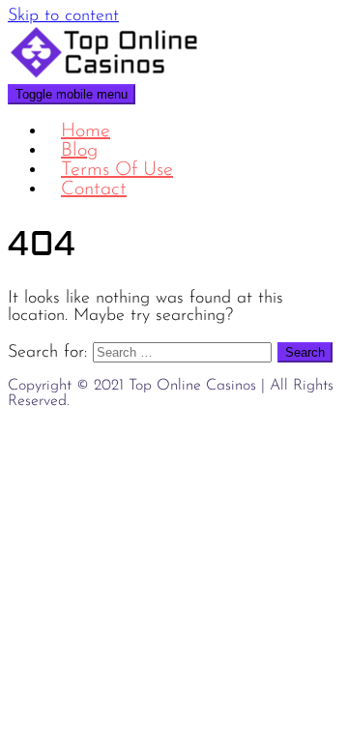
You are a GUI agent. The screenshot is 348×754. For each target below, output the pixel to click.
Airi (247, 430)
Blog (79, 150)
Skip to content (63, 16)
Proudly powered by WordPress (104, 430)
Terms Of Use (117, 170)
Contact (94, 189)
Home (85, 131)
